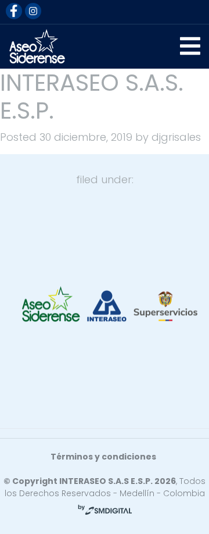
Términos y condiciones (103, 456)
